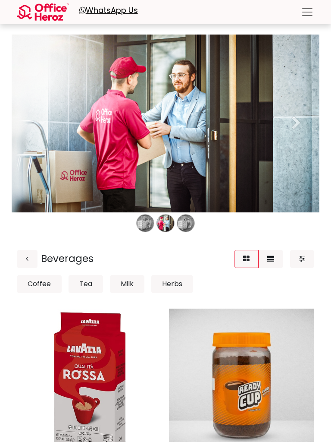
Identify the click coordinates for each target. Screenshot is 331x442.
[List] (270, 259)
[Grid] (246, 259)
